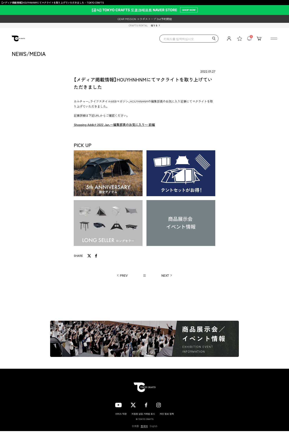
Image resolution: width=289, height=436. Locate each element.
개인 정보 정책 (167, 413)
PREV (124, 275)
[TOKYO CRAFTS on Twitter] (133, 404)
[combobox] (188, 38)
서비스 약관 (121, 413)
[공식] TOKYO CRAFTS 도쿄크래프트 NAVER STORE (143, 10)
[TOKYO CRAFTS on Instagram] (158, 404)
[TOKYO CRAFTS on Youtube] (118, 404)
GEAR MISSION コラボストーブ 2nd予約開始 (144, 19)
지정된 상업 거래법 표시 (143, 413)
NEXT (165, 275)
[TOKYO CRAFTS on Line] (172, 404)
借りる (154, 25)
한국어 (144, 426)
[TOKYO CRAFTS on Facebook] (146, 404)
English (153, 426)
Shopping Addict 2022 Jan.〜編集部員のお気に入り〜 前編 (114, 124)
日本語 (135, 426)
